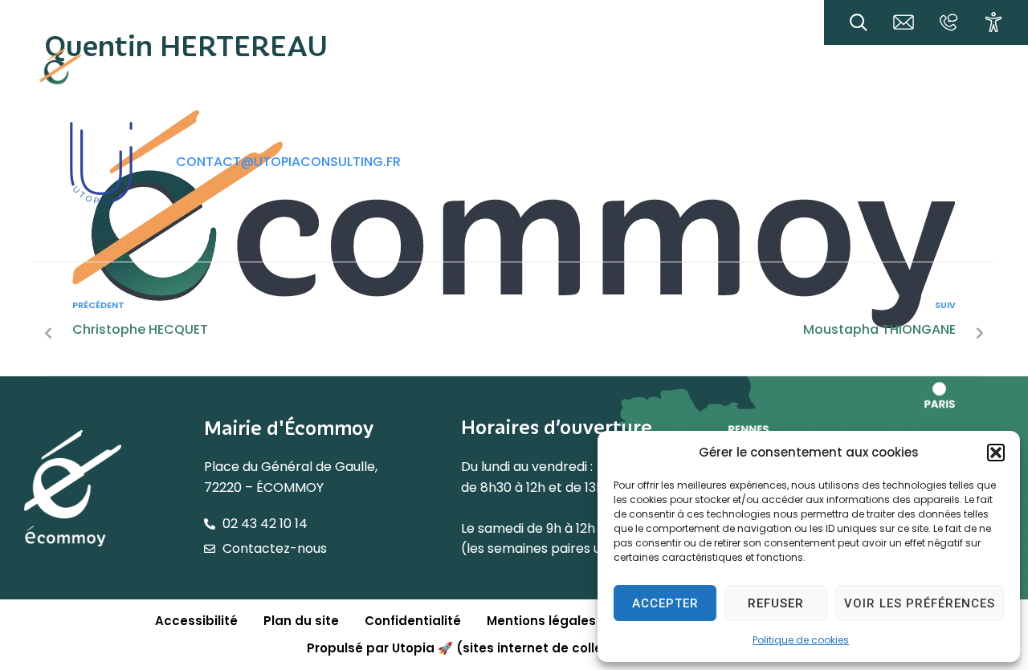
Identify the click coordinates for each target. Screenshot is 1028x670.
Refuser (776, 603)
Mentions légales (541, 620)
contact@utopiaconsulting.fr (288, 161)
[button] (996, 453)
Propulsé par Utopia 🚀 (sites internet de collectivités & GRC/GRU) (520, 648)
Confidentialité (413, 620)
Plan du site (301, 620)
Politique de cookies (801, 640)
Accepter (665, 603)
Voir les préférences (919, 603)
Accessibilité (196, 620)
